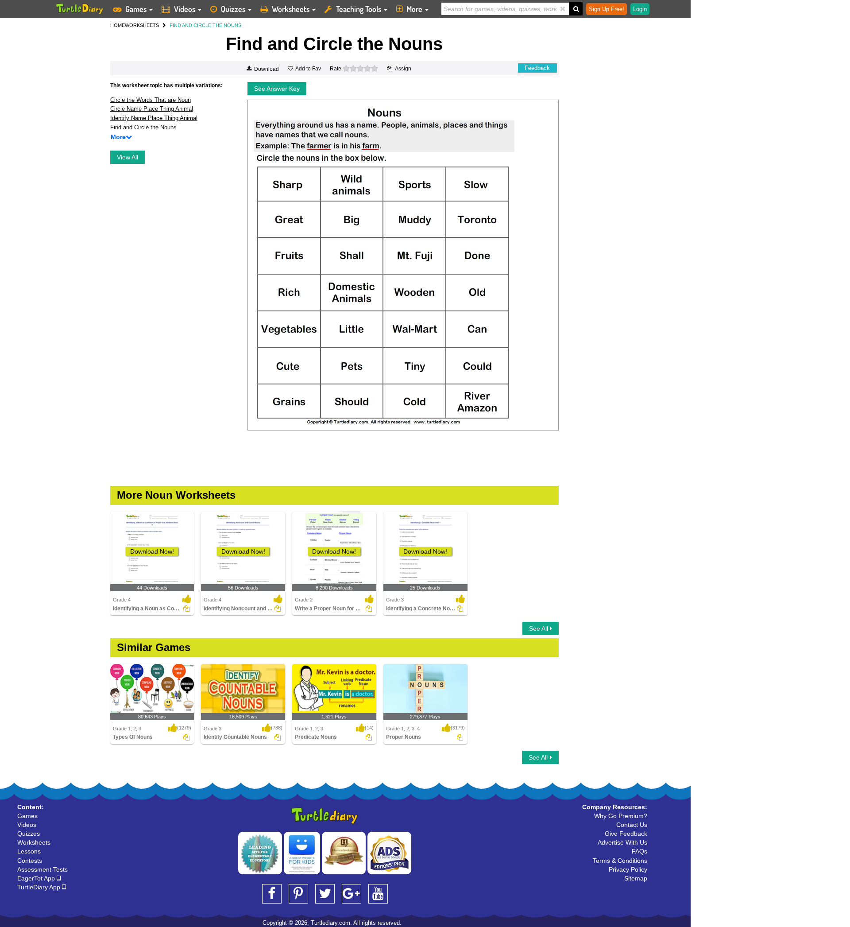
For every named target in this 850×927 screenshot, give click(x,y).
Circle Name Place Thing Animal (151, 108)
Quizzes (233, 9)
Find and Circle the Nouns (143, 127)
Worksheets (290, 9)
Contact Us (631, 824)
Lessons (29, 851)
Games (136, 9)
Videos (184, 9)
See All (539, 628)
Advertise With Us (622, 842)
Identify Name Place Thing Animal (153, 118)
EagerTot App (37, 878)
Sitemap (635, 878)
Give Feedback (626, 833)
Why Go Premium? (620, 815)
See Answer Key (277, 88)
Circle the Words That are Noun (150, 100)
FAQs (639, 851)
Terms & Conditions (620, 860)
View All (127, 157)
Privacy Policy (628, 869)
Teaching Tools (358, 9)
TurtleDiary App (39, 887)
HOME (117, 25)
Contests (29, 860)
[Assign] (186, 608)
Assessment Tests (42, 869)
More (414, 9)
